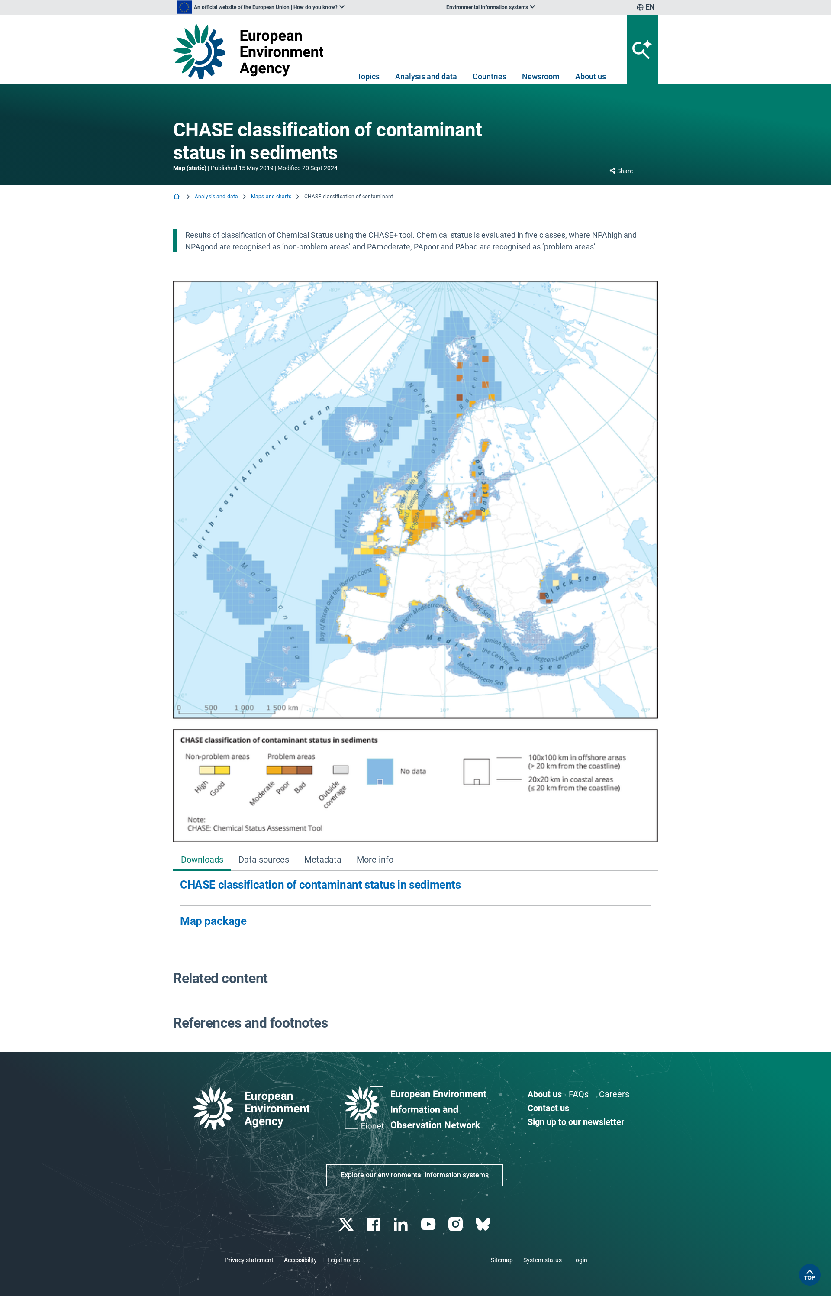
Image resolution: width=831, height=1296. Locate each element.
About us (590, 76)
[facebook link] (375, 1224)
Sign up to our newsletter (576, 1122)
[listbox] (260, 7)
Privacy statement (249, 1260)
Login (579, 1260)
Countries (489, 76)
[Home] (177, 197)
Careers (614, 1094)
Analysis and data (426, 76)
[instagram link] (456, 1224)
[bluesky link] (484, 1224)
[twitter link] (347, 1224)
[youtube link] (429, 1224)
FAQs (579, 1094)
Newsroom (541, 76)
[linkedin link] (402, 1224)
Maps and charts (271, 197)
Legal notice (343, 1260)
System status (542, 1260)
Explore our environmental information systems (415, 1175)
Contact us (548, 1108)
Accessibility (300, 1260)
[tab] (202, 860)
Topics (368, 76)
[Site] (251, 51)
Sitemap (502, 1260)
